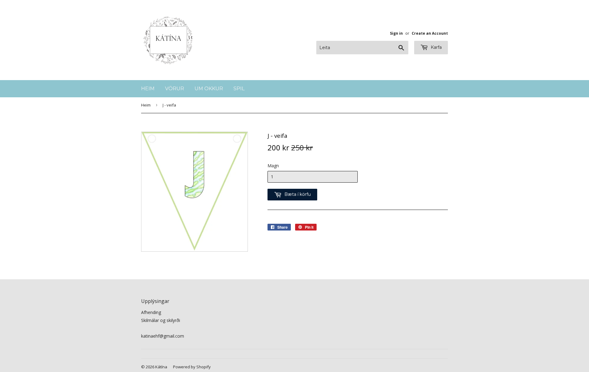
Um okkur (208, 88)
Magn (273, 166)
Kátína (161, 367)
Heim (148, 88)
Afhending (151, 312)
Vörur (174, 88)
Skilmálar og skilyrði (160, 320)
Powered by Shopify (192, 367)
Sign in (396, 33)
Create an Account (430, 33)
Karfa (435, 47)
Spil (238, 88)
